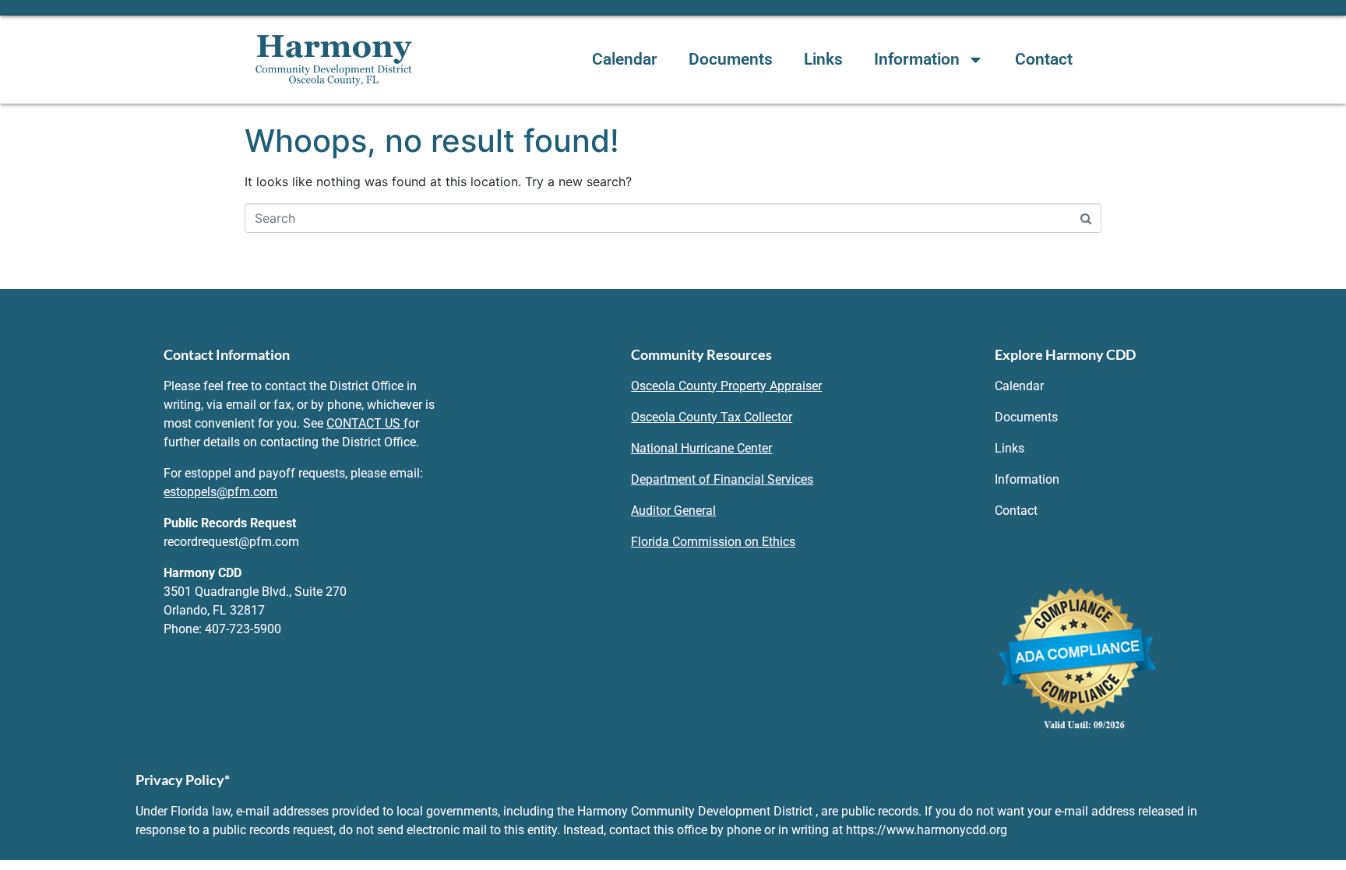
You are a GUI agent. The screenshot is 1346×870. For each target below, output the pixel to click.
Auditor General (673, 510)
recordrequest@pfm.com (231, 541)
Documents (731, 59)
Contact (1044, 59)
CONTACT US (363, 423)
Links (823, 59)
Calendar (624, 59)
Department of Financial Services (722, 479)
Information (917, 59)
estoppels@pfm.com (220, 491)
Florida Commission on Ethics (713, 541)
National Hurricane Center (701, 448)
